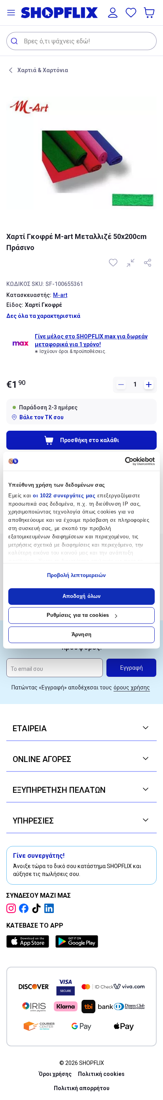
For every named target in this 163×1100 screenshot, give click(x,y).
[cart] (150, 13)
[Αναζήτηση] (15, 41)
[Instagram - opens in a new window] (12, 908)
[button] (11, 12)
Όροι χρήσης (55, 1074)
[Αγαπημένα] (131, 13)
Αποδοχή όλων (81, 596)
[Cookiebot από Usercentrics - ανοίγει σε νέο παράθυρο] (120, 461)
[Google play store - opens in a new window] (76, 941)
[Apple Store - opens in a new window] (29, 941)
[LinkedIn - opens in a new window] (50, 908)
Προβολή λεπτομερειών (76, 576)
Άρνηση (81, 634)
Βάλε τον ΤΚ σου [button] (41, 417)
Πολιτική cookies (101, 1074)
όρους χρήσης (132, 687)
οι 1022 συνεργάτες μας (64, 496)
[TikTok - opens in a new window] (38, 908)
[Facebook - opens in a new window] (25, 908)
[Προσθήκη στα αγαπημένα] (113, 262)
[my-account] (113, 13)
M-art (60, 295)
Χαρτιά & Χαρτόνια (42, 70)
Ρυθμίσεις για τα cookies (78, 615)
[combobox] (81, 41)
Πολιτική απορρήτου (82, 1088)
